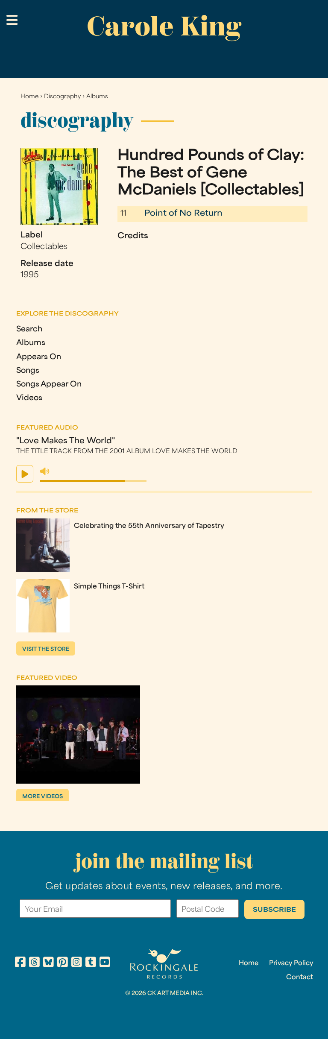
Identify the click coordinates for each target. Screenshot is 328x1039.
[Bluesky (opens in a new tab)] (48, 963)
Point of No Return (183, 213)
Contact (299, 977)
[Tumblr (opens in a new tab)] (90, 963)
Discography (62, 97)
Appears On (38, 357)
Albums (97, 97)
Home (29, 97)
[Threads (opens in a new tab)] (34, 963)
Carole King (164, 26)
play (24, 474)
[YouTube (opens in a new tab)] (105, 963)
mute (45, 471)
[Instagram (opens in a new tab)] (76, 963)
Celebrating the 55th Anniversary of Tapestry (149, 526)
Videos (29, 398)
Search (29, 329)
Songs (27, 371)
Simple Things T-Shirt (109, 586)
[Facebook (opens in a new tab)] (20, 963)
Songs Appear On (49, 384)
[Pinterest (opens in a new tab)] (62, 963)
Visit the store (45, 649)
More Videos (42, 796)
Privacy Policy (291, 963)
